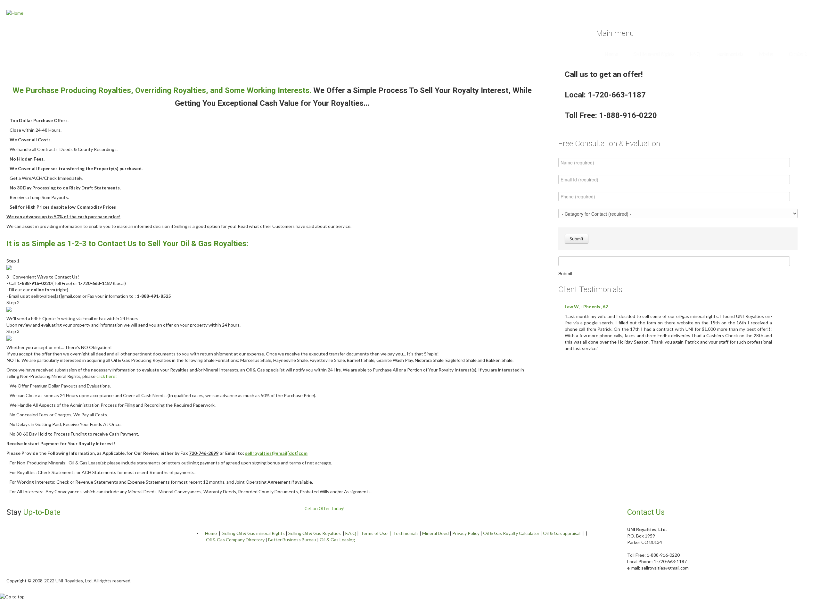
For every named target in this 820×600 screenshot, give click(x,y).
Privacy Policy (466, 533)
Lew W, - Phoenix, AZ (587, 306)
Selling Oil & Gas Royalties (314, 533)
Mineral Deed (435, 533)
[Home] (14, 12)
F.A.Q (350, 533)
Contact (798, 54)
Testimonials (729, 54)
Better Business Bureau (292, 539)
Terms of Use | (377, 533)
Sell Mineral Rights (654, 54)
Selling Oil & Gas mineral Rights (253, 533)
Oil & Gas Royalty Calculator (511, 533)
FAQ (695, 54)
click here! (106, 376)
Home (611, 54)
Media (766, 54)
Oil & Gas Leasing (337, 539)
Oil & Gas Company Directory (235, 539)
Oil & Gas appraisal (561, 533)
